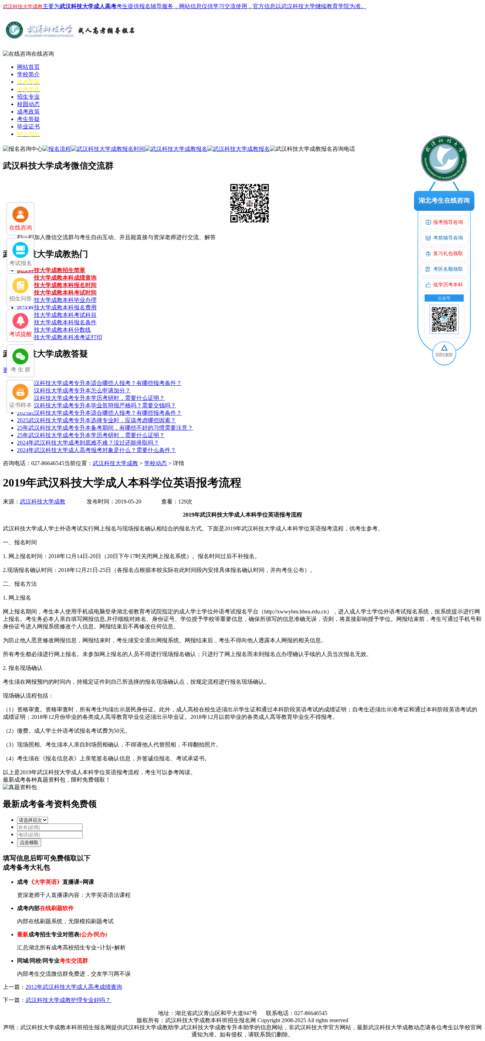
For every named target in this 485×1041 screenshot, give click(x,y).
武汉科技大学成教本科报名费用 (57, 307)
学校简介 (28, 74)
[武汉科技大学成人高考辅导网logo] (70, 38)
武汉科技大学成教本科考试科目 (57, 315)
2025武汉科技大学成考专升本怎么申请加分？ (74, 390)
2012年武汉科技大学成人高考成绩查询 (74, 987)
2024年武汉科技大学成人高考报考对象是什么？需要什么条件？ (96, 450)
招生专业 (28, 97)
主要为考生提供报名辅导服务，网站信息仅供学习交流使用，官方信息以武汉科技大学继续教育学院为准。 (184, 6)
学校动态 (155, 463)
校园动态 (28, 104)
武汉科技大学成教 (115, 463)
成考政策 (28, 112)
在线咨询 (42, 54)
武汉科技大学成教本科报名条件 (57, 322)
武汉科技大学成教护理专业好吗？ (68, 1000)
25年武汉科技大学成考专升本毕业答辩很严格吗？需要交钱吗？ (96, 405)
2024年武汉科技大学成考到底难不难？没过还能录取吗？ (88, 443)
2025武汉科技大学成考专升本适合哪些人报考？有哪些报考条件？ (99, 383)
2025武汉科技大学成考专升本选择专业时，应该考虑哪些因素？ (96, 420)
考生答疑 (28, 119)
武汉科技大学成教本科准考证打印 (59, 337)
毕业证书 (28, 126)
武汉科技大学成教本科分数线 (54, 330)
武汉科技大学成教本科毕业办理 (57, 300)
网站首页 (28, 67)
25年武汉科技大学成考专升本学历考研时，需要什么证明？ (91, 398)
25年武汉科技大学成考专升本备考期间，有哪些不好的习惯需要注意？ (105, 428)
